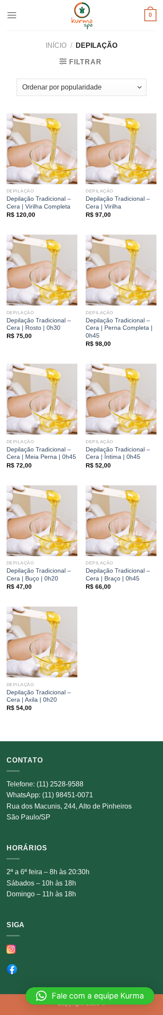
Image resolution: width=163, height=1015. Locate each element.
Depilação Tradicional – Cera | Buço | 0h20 (39, 574)
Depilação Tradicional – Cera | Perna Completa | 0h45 (119, 328)
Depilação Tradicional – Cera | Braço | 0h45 (118, 574)
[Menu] (12, 15)
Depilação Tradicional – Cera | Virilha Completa (39, 203)
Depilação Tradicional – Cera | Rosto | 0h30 (39, 324)
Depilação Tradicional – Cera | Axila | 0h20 (39, 696)
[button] (90, 996)
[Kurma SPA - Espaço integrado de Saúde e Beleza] (81, 15)
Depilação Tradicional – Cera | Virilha (118, 203)
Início (56, 45)
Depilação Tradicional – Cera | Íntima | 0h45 (118, 453)
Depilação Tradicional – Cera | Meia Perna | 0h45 (41, 453)
